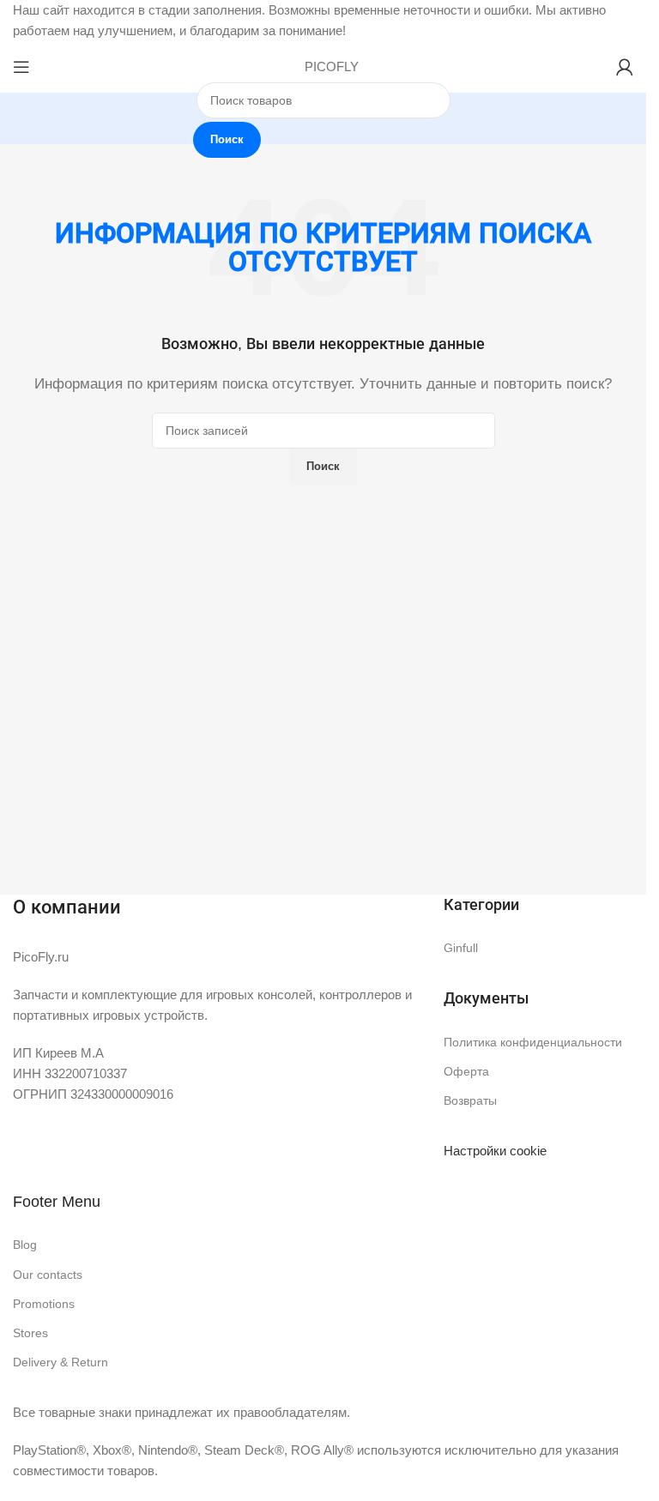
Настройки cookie (495, 1150)
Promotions (44, 1304)
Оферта (466, 1071)
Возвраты (470, 1100)
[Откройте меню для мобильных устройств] (21, 67)
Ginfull (461, 948)
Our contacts (47, 1274)
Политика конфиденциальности (533, 1042)
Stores (30, 1333)
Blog (25, 1244)
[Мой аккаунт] (625, 67)
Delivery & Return (60, 1362)
